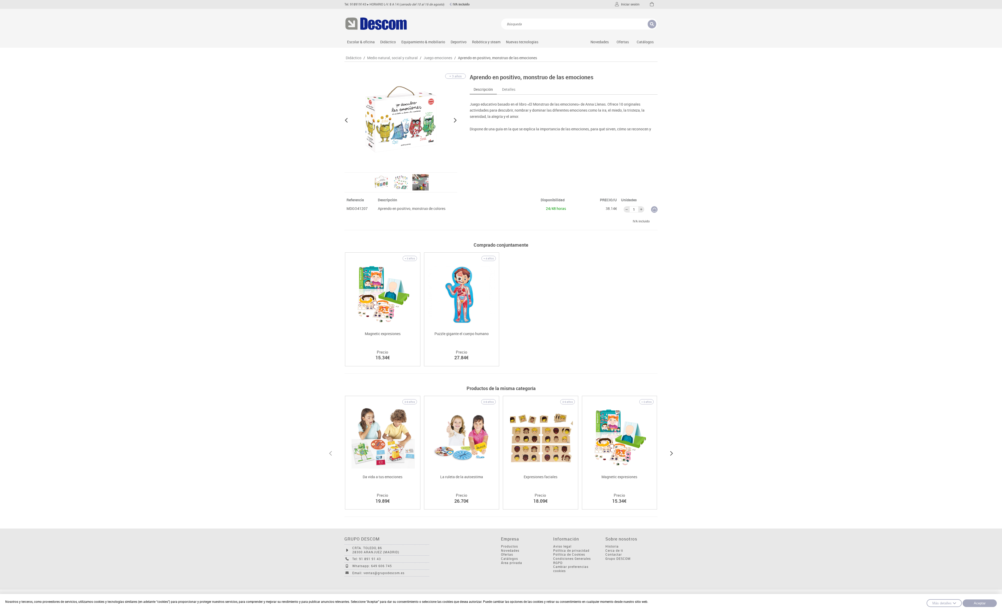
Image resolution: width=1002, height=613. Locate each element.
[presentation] (330, 453)
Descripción (483, 89)
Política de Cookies (569, 554)
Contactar (613, 554)
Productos (509, 546)
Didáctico (388, 41)
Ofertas (507, 554)
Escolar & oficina (361, 41)
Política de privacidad (571, 551)
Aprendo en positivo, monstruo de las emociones (497, 58)
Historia (612, 546)
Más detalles (942, 603)
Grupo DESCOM (618, 559)
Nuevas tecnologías (522, 41)
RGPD (558, 563)
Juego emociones (438, 58)
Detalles (508, 89)
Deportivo (459, 41)
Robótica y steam (486, 41)
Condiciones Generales (572, 559)
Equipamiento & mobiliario (423, 41)
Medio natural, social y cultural (392, 58)
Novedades (600, 41)
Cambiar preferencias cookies (570, 569)
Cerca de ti (614, 551)
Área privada (511, 563)
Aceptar (980, 603)
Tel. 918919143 (355, 4)
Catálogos (645, 41)
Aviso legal (562, 546)
